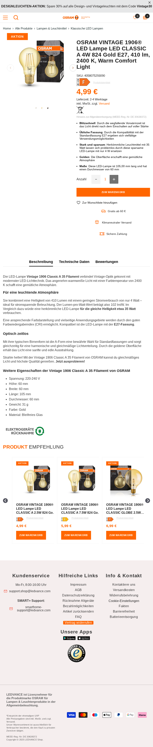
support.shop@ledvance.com (29, 591)
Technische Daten (74, 262)
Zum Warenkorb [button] (31, 535)
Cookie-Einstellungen (124, 601)
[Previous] (10, 67)
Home (7, 28)
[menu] (5, 17)
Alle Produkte (23, 28)
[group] (31, 500)
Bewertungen (106, 262)
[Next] (73, 67)
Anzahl (81, 179)
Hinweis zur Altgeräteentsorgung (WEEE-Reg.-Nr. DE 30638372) (111, 117)
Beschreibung (41, 262)
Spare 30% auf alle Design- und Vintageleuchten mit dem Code (76, 6)
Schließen (149, 2)
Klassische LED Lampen (87, 28)
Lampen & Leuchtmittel (52, 28)
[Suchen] (16, 17)
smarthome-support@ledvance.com (33, 609)
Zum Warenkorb (113, 192)
